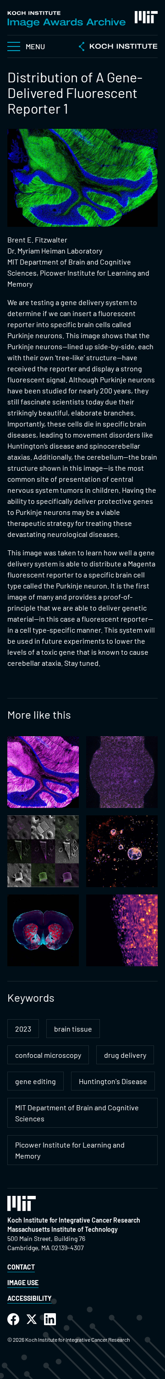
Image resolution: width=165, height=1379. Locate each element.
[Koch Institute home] (118, 47)
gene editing (35, 1081)
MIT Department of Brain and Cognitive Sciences (77, 1113)
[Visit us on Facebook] (13, 1319)
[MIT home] (146, 17)
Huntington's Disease (113, 1081)
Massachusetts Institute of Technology (62, 1229)
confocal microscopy (48, 1054)
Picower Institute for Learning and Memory (70, 1150)
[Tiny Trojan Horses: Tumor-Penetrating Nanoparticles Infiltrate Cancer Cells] (122, 851)
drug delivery (125, 1054)
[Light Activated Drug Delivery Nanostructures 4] (43, 851)
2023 (23, 1028)
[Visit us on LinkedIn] (50, 1319)
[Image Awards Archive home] (66, 19)
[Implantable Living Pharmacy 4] (122, 930)
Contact (21, 1267)
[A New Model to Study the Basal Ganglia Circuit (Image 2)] (43, 930)
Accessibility (29, 1298)
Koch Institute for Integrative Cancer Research (73, 1220)
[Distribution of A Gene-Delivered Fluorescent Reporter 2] (43, 772)
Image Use (22, 1283)
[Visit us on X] (32, 1319)
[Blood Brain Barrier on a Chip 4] (122, 772)
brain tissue (73, 1028)
